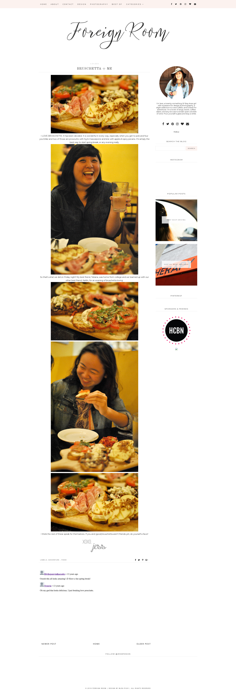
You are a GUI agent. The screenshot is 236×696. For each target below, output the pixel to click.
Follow (176, 132)
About (55, 4)
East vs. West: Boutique (176, 264)
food (64, 560)
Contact (68, 4)
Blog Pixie (124, 688)
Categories (134, 4)
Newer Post (49, 644)
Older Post (144, 644)
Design (81, 4)
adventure (54, 560)
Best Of (117, 4)
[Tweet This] (139, 560)
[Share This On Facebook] (136, 560)
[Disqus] (94, 603)
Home (43, 4)
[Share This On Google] (147, 560)
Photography (99, 4)
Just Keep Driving (176, 220)
